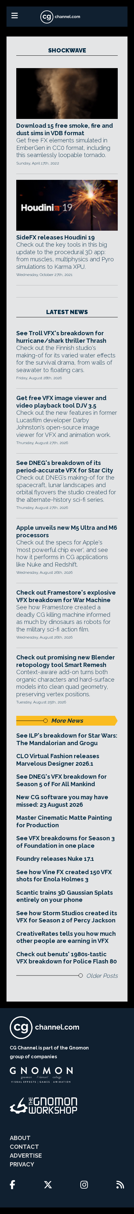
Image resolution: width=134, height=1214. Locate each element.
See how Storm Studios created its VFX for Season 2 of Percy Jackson (66, 917)
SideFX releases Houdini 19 (55, 237)
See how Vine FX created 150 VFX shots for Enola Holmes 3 (64, 876)
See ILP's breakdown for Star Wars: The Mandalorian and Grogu (66, 739)
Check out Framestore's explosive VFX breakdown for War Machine (66, 596)
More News (67, 720)
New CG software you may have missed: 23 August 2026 (62, 801)
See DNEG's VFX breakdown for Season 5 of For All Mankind (61, 780)
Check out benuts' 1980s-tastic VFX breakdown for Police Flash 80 (66, 958)
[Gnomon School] (41, 1075)
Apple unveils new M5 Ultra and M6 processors (66, 531)
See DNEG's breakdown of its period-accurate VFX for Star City (64, 466)
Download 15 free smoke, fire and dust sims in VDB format (64, 129)
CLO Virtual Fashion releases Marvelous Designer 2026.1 (57, 760)
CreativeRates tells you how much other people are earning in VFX (66, 937)
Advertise (26, 1155)
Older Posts (102, 975)
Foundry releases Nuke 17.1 (55, 858)
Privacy (22, 1164)
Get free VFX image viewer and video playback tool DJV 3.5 (61, 402)
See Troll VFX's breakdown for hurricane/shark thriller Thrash (61, 337)
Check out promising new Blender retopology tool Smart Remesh (65, 661)
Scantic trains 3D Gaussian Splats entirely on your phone (64, 896)
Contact (24, 1146)
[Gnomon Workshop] (43, 1105)
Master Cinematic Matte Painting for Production (64, 821)
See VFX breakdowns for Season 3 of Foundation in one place (65, 842)
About (20, 1138)
